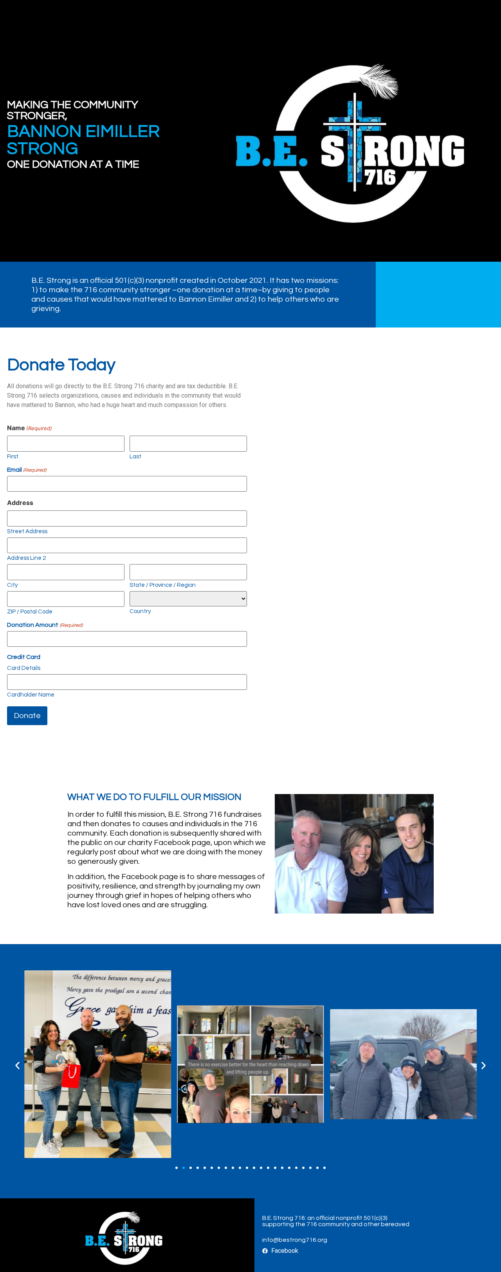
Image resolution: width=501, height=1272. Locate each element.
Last (135, 457)
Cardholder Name (30, 695)
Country (140, 611)
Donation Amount (45, 625)
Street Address (27, 531)
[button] (17, 1065)
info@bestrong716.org (294, 1240)
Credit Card (23, 657)
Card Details (23, 668)
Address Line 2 (26, 558)
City (12, 585)
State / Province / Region (163, 585)
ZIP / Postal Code (29, 612)
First (12, 457)
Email (26, 470)
